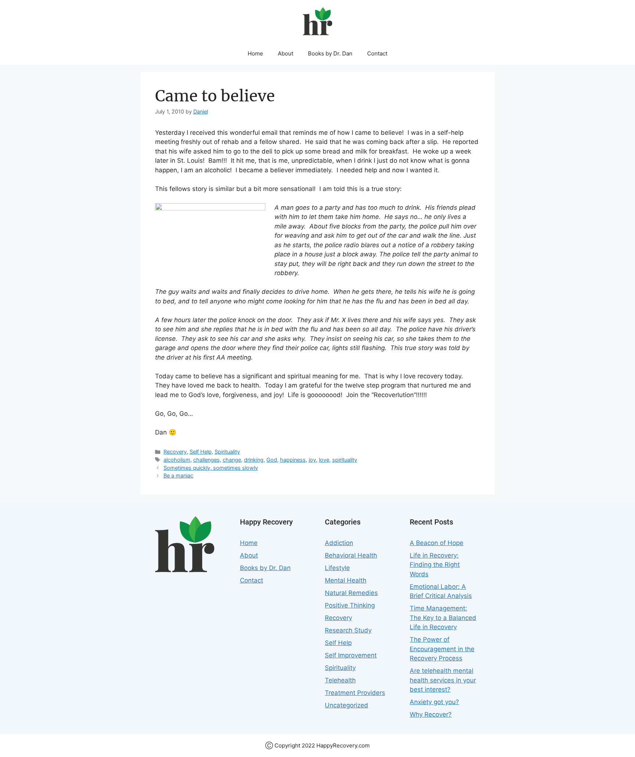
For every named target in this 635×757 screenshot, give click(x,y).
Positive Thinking (350, 605)
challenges (206, 460)
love (324, 460)
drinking (253, 460)
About (285, 53)
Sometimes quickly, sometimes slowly (211, 468)
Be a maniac (178, 475)
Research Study (348, 630)
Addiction (339, 543)
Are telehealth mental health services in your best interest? (443, 680)
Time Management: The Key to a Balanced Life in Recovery (443, 618)
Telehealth (340, 680)
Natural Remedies (351, 592)
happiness (293, 460)
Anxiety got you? (434, 702)
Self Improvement (351, 655)
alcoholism (177, 460)
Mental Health (345, 580)
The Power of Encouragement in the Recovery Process (442, 649)
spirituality (344, 460)
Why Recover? (431, 714)
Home (255, 53)
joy (312, 460)
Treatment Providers (355, 692)
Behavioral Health (351, 555)
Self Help (201, 451)
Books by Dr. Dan (330, 53)
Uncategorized (346, 705)
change (232, 460)
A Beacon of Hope (436, 543)
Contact (377, 53)
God (271, 460)
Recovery (175, 451)
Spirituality (227, 451)
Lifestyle (337, 568)
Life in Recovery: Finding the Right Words (435, 565)
